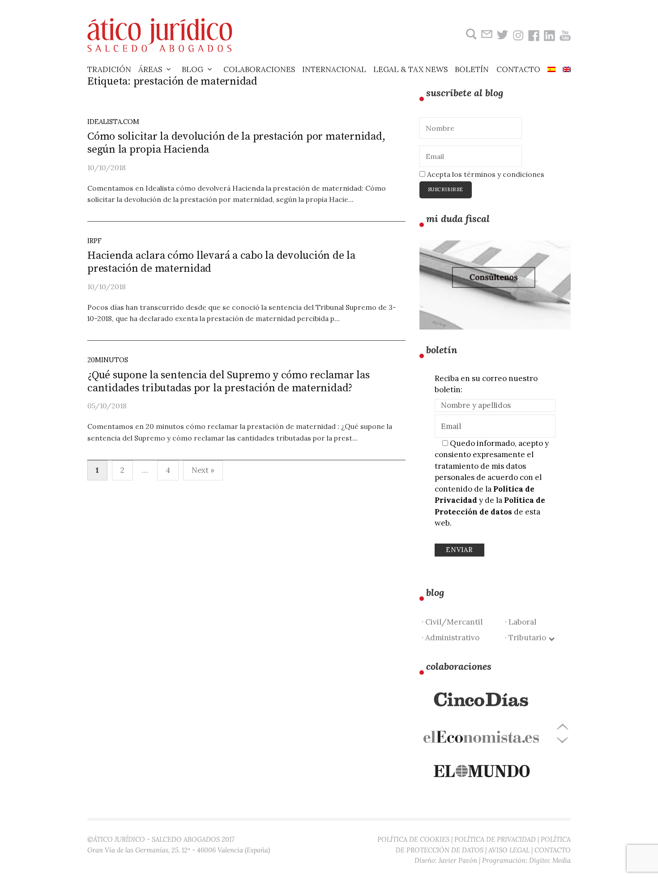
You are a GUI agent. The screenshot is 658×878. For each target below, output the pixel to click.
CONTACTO (552, 850)
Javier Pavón (458, 860)
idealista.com (113, 121)
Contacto (518, 69)
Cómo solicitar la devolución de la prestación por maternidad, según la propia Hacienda (236, 143)
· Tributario (527, 637)
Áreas (150, 69)
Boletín (472, 69)
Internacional (334, 69)
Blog (192, 69)
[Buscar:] (470, 34)
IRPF (94, 240)
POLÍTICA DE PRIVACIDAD (495, 839)
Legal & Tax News (410, 69)
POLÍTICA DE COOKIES (413, 839)
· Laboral (520, 622)
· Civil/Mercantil (452, 622)
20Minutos (107, 359)
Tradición (109, 69)
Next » (203, 470)
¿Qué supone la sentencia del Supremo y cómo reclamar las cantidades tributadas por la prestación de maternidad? (228, 381)
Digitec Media (550, 860)
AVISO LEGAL (509, 850)
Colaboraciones (259, 69)
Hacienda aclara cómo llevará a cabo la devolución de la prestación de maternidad (221, 262)
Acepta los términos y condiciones (484, 174)
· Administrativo (450, 637)
